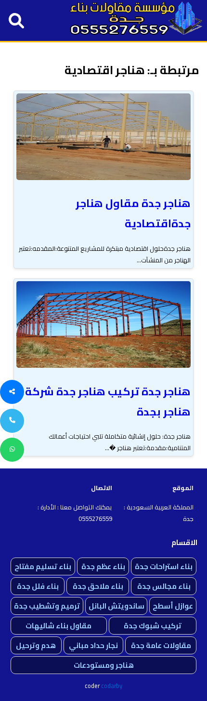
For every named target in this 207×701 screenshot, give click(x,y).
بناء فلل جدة (38, 586)
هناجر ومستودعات (104, 665)
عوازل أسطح (173, 606)
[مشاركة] (12, 392)
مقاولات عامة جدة (161, 645)
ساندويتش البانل (116, 606)
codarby (111, 685)
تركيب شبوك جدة (152, 626)
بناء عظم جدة (103, 566)
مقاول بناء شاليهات (58, 626)
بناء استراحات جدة (164, 566)
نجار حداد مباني (93, 645)
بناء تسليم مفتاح (42, 566)
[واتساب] (12, 450)
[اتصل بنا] (12, 421)
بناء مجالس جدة (164, 586)
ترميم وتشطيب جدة (47, 606)
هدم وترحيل (36, 645)
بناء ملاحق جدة (98, 586)
